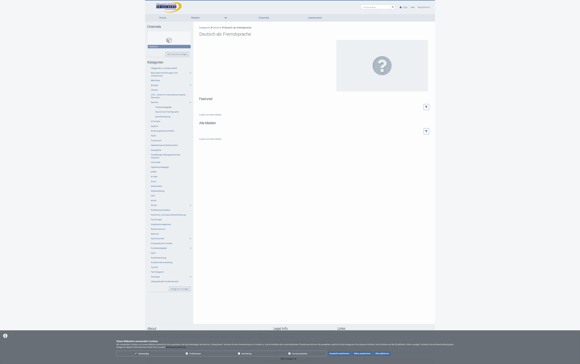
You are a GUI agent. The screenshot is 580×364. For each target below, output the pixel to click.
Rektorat (155, 233)
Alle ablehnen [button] (382, 353)
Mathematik (156, 186)
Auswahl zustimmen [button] (339, 353)
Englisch (154, 126)
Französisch (156, 140)
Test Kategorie (157, 272)
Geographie (156, 150)
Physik (154, 205)
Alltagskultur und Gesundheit (164, 68)
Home (162, 17)
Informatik (155, 162)
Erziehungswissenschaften (162, 130)
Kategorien (204, 27)
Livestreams (315, 17)
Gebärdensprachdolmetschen (164, 145)
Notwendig (143, 353)
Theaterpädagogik (163, 107)
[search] (376, 7)
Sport (153, 252)
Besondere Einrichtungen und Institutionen (164, 74)
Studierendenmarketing (161, 262)
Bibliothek (155, 80)
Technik (154, 267)
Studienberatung (158, 257)
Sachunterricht (157, 238)
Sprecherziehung (162, 116)
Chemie (154, 90)
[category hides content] (189, 73)
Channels (264, 17)
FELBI (153, 135)
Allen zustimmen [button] (362, 353)
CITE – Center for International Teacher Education (168, 96)
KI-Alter (154, 176)
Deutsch (154, 102)
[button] (170, 74)
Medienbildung (157, 191)
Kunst (153, 181)
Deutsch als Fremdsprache (167, 111)
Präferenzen (195, 353)
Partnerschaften (299, 353)
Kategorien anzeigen (180, 288)
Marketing (246, 353)
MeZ (153, 195)
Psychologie (156, 219)
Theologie (155, 276)
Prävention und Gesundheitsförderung (168, 214)
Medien (195, 17)
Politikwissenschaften (160, 210)
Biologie (154, 85)
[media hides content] (226, 18)
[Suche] (393, 7)
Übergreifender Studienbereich (165, 281)
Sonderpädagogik (159, 248)
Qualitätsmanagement (161, 224)
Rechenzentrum (158, 229)
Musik (153, 200)
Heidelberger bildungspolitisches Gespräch (165, 156)
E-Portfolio (155, 121)
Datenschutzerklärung (176, 347)
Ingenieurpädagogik (160, 167)
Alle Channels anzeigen (177, 54)
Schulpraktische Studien (161, 243)
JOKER (153, 171)
